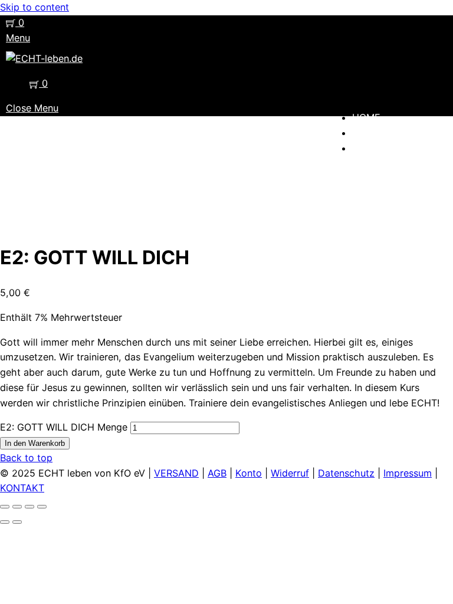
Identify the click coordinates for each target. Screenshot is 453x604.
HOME (366, 117)
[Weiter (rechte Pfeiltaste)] (17, 522)
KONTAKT (22, 488)
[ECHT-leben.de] (44, 58)
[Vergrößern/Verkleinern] (4, 506)
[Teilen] (29, 506)
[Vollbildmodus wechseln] (17, 506)
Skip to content (34, 7)
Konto (248, 473)
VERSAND (176, 473)
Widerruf (290, 473)
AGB (217, 473)
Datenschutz (346, 473)
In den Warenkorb (35, 443)
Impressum (407, 473)
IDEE (362, 133)
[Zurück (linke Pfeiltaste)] (4, 522)
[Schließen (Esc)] (42, 506)
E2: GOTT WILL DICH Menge (63, 427)
